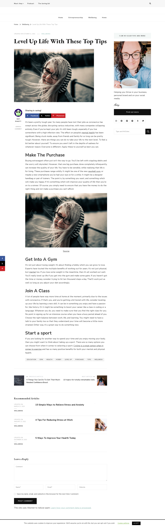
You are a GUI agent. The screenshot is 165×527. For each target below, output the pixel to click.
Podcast (30, 4)
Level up (68, 359)
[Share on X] (2, 263)
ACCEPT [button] (136, 523)
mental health (88, 132)
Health (49, 359)
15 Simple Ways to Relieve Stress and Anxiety (59, 404)
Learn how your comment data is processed (71, 507)
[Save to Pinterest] (2, 268)
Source (66, 251)
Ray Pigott (18, 120)
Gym (41, 359)
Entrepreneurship (75, 18)
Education (31, 359)
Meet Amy (18, 4)
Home (60, 18)
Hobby (58, 359)
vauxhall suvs (94, 171)
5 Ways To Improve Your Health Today (55, 438)
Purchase (79, 359)
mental (32, 272)
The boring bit (44, 4)
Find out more (132, 112)
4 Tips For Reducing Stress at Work (54, 419)
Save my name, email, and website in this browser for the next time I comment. (48, 494)
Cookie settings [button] (123, 523)
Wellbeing (92, 18)
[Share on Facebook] (2, 258)
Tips (89, 359)
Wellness (99, 359)
